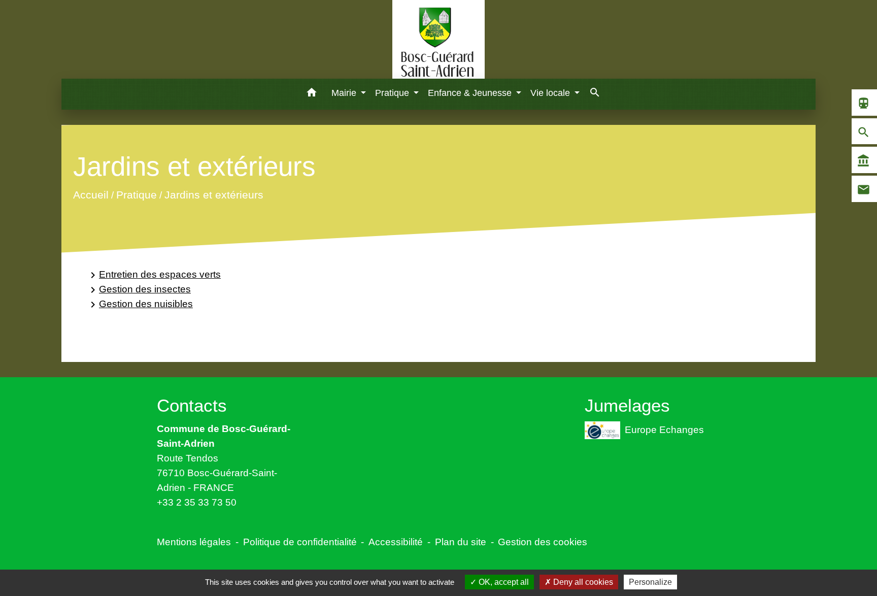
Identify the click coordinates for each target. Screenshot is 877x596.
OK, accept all (503, 582)
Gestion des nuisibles (140, 304)
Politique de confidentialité (300, 541)
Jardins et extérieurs (213, 195)
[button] (312, 94)
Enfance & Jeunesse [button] (471, 93)
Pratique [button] (393, 93)
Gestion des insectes (139, 289)
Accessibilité (395, 541)
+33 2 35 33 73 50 (197, 502)
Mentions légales (194, 541)
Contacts (192, 405)
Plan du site (460, 541)
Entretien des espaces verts (154, 275)
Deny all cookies (582, 582)
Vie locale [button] (551, 93)
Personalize (650, 582)
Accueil (91, 195)
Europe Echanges (664, 429)
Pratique (136, 195)
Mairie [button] (345, 93)
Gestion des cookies (542, 541)
